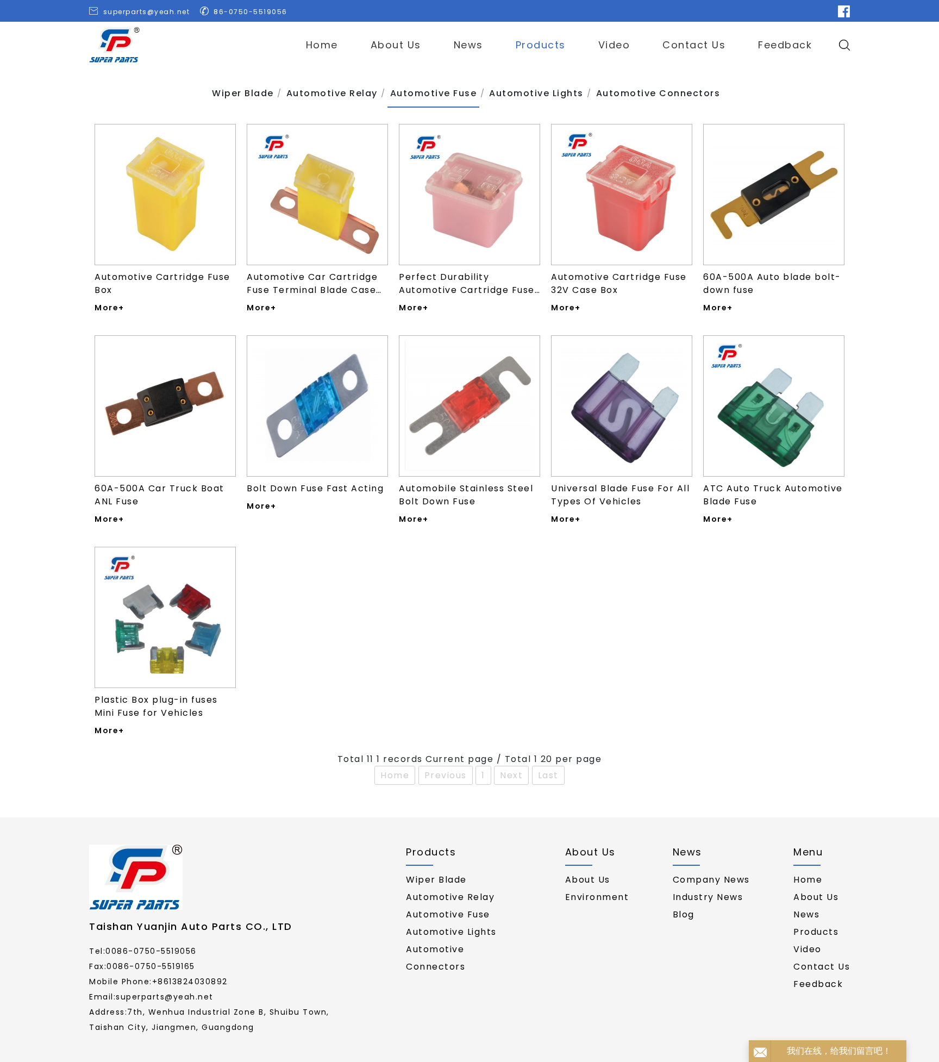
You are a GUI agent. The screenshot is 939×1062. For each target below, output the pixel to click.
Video (614, 45)
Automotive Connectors (435, 958)
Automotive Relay (450, 897)
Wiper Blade (436, 879)
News (468, 45)
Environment (597, 897)
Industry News (708, 897)
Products (541, 45)
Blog (683, 914)
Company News (711, 879)
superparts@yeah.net (146, 11)
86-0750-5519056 (250, 11)
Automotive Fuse (448, 914)
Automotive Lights (451, 932)
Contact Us (693, 45)
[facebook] (844, 10)
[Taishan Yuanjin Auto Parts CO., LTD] (114, 45)
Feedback (785, 45)
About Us (396, 45)
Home (322, 45)
